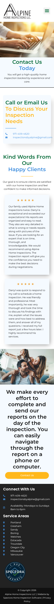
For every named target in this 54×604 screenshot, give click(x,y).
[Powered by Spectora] (15, 581)
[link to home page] (22, 11)
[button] (47, 11)
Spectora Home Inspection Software (22, 597)
